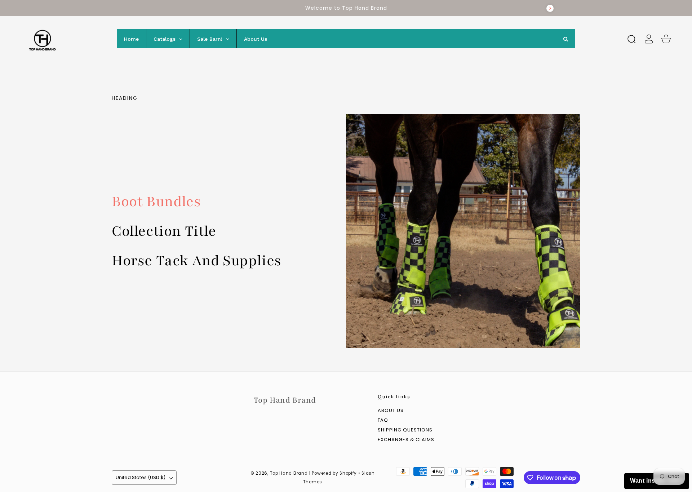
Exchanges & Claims (406, 440)
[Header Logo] (64, 38)
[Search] (631, 39)
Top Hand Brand (289, 473)
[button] (631, 39)
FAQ (383, 420)
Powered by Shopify (334, 473)
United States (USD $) (140, 477)
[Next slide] (550, 8)
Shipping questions (405, 430)
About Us (391, 411)
